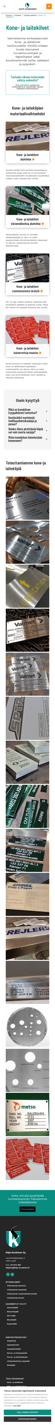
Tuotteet (17, 15)
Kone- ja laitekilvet (15, 1382)
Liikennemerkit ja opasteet (18, 1361)
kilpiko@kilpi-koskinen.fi (17, 1268)
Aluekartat (11, 1341)
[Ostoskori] (49, 6)
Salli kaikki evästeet (27, 1412)
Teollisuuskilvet (30, 15)
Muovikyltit (11, 1320)
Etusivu (9, 15)
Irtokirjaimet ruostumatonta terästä (22, 1294)
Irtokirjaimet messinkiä (16, 1290)
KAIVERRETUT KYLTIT (16, 1304)
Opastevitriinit (13, 1345)
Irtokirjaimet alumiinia (16, 1286)
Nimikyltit (11, 1365)
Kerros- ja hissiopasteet (17, 1353)
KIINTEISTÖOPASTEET (16, 1337)
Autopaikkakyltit (14, 1349)
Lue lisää (17, 1406)
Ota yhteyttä (22, 85)
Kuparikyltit (12, 1324)
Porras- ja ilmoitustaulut (17, 1357)
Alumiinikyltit (12, 1308)
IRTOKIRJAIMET (13, 1282)
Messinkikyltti (13, 1312)
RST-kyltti (11, 1316)
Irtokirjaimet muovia (15, 1298)
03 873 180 (15, 1265)
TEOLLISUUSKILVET (15, 1379)
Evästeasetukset (27, 1419)
